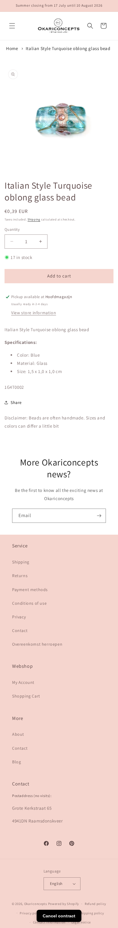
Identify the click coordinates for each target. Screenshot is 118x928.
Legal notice (81, 922)
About (18, 734)
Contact (20, 630)
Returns (20, 575)
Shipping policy (91, 913)
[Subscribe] (99, 516)
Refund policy (95, 904)
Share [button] (16, 402)
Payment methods (30, 589)
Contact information (49, 922)
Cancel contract (59, 915)
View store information (33, 312)
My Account (23, 682)
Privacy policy (31, 913)
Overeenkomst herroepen (37, 644)
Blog (16, 762)
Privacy (19, 617)
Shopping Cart (26, 696)
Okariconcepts (35, 904)
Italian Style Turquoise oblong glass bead (68, 48)
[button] (12, 25)
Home (12, 48)
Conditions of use (29, 603)
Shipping (34, 219)
